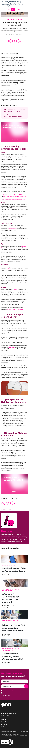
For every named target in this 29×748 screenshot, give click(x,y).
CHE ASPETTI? (14, 139)
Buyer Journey (11, 347)
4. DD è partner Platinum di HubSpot (12, 116)
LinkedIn (3, 722)
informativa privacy (11, 690)
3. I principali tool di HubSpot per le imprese (14, 114)
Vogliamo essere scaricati (8, 713)
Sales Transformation (14, 19)
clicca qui (12, 6)
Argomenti (4, 711)
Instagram (4, 724)
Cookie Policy (11, 735)
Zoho (13, 207)
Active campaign (13, 228)
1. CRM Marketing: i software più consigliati (14, 109)
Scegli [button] (9, 9)
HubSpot (12, 156)
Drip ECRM (16, 289)
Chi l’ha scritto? (5, 716)
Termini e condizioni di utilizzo (20, 735)
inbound (3, 171)
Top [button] (12, 9)
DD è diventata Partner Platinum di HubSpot (13, 194)
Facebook (4, 719)
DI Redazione (10, 35)
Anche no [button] (18, 9)
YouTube (3, 727)
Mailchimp (9, 268)
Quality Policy (4, 737)
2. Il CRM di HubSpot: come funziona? (12, 112)
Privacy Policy (4, 735)
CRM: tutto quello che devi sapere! (15, 309)
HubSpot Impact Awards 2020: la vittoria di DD (14, 199)
